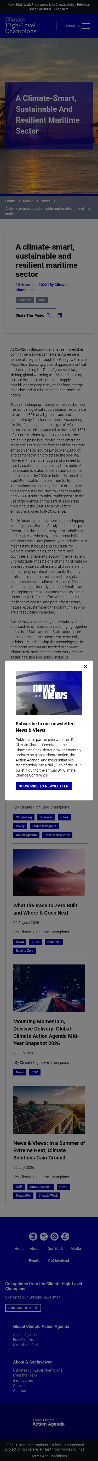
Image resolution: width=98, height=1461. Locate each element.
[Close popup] (85, 667)
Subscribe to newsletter (43, 786)
